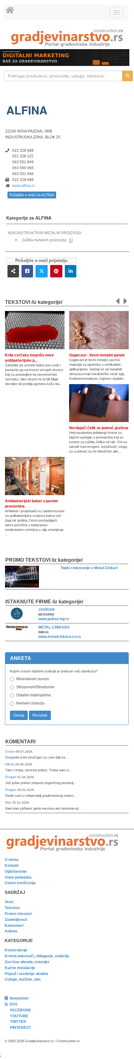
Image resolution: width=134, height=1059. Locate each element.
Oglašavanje (16, 871)
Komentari (20, 741)
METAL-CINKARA (54, 627)
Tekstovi (12, 908)
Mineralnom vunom (32, 679)
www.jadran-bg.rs (53, 619)
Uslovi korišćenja (20, 883)
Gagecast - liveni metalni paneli (96, 355)
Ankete (11, 931)
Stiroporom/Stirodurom (35, 687)
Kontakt (12, 865)
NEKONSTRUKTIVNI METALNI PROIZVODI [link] (44, 233)
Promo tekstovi (18, 914)
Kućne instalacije (20, 968)
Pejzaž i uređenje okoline (26, 974)
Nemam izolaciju (30, 703)
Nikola (10, 764)
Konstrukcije (16, 950)
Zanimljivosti (16, 919)
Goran (10, 751)
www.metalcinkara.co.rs (59, 636)
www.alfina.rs (23, 185)
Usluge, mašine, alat (23, 979)
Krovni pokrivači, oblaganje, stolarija (37, 956)
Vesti (9, 902)
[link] (67, 37)
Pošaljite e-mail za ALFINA (31, 195)
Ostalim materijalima (33, 695)
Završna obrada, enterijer (27, 962)
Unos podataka (18, 877)
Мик (8, 802)
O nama (11, 859)
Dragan (11, 777)
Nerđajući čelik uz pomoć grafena (98, 428)
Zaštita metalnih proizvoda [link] (44, 240)
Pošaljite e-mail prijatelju (41, 260)
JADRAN (46, 609)
